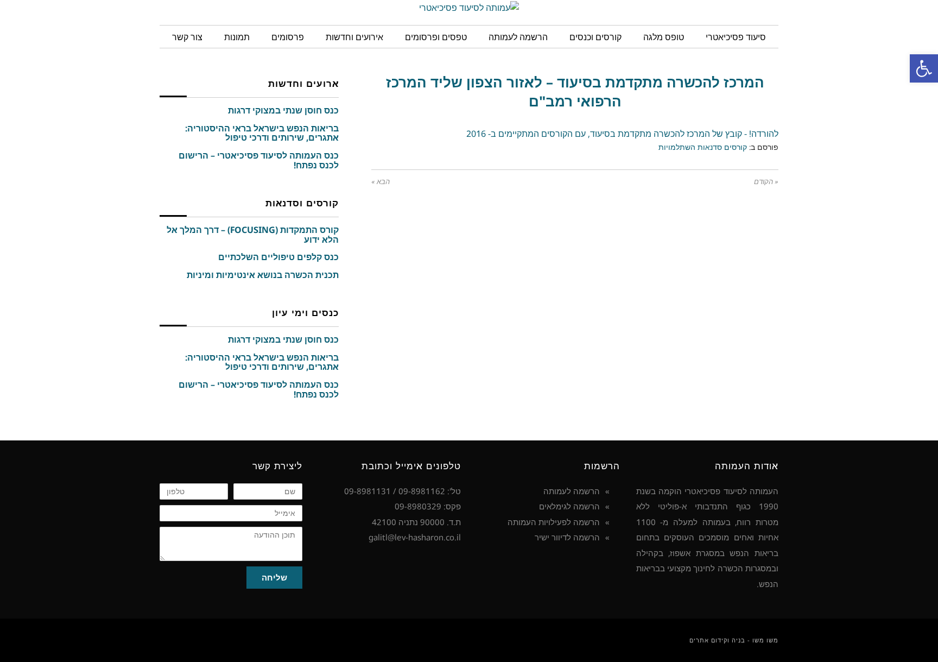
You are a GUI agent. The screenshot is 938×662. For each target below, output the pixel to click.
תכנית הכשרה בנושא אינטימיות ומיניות (263, 275)
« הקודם (766, 182)
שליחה (274, 577)
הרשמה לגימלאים (569, 506)
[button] (924, 68)
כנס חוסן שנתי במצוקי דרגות (283, 110)
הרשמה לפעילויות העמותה (554, 521)
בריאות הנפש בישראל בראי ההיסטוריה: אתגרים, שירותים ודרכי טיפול (262, 133)
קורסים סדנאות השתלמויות (702, 147)
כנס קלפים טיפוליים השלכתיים (278, 257)
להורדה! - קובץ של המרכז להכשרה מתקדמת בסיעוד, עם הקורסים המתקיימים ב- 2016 (622, 134)
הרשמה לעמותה (571, 491)
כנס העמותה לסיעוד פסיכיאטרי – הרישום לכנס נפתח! (259, 160)
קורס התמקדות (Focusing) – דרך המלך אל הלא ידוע (253, 234)
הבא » (380, 182)
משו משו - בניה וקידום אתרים (733, 640)
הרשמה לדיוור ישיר (567, 537)
